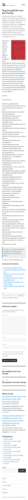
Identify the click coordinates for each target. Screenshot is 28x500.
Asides (5, 443)
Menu (23, 4)
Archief (4, 482)
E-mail (4, 344)
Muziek (6, 457)
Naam (4, 337)
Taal (5, 463)
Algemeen (6, 439)
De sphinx (12, 85)
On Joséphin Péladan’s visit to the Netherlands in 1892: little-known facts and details (14, 399)
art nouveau (20, 295)
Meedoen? (5, 492)
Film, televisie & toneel (10, 451)
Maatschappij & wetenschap (12, 455)
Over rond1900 (6, 485)
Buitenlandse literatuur (10, 447)
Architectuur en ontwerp (11, 441)
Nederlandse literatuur (10, 295)
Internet (6, 453)
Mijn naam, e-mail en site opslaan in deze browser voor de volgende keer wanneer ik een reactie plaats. (12, 354)
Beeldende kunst (8, 445)
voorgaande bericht (19, 67)
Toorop (15, 297)
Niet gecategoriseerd (9, 461)
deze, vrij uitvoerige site (18, 77)
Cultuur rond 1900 (6, 497)
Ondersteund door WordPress (18, 497)
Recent (4, 478)
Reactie (5, 315)
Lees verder (5, 412)
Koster (4, 297)
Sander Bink (10, 293)
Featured (6, 449)
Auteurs (4, 489)
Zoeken (4, 467)
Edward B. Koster (14, 65)
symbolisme (10, 297)
